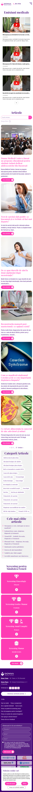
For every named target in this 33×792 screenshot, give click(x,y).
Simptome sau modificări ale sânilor (14, 507)
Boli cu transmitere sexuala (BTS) (13, 469)
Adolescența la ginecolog (10, 458)
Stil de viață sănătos (9, 511)
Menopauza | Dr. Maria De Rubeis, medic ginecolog (16, 64)
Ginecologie (19, 481)
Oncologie (26, 488)
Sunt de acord (11, 783)
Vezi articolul (6, 180)
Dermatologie (20, 477)
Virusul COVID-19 (23, 511)
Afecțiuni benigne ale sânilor (12, 461)
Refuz (24, 783)
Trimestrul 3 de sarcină (10, 504)
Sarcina (5, 492)
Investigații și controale (10, 484)
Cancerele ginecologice (10, 473)
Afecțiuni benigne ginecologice (12, 465)
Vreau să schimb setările (16, 787)
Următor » (20, 447)
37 (16, 447)
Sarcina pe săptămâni (17, 492)
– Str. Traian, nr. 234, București (13, 678)
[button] (16, 17)
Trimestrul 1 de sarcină (10, 496)
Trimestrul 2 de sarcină (10, 500)
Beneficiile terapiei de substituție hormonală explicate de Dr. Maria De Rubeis (16, 93)
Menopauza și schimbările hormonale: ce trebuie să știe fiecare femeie (16, 34)
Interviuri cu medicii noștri (11, 488)
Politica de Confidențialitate (13, 748)
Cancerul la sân (8, 477)
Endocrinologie (8, 481)
